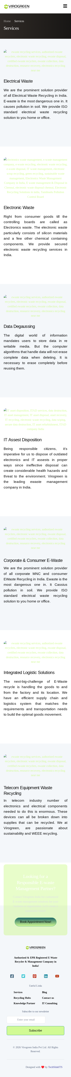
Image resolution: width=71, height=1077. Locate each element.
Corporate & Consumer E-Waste (33, 560)
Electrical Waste (18, 81)
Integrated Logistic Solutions (29, 672)
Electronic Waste (19, 207)
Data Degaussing (19, 326)
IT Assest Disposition (23, 439)
